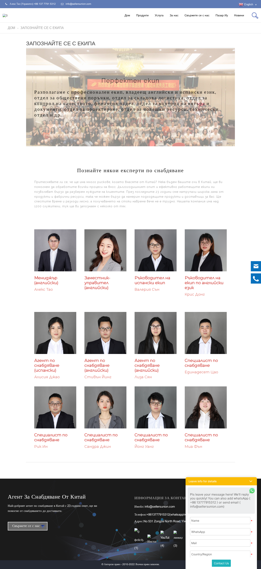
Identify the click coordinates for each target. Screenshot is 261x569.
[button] (221, 481)
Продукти (142, 15)
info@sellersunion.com (160, 506)
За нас (174, 15)
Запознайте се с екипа (42, 28)
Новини (239, 15)
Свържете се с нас (197, 15)
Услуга (159, 15)
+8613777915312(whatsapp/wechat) (170, 514)
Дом (127, 15)
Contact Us (221, 563)
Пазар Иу (222, 15)
